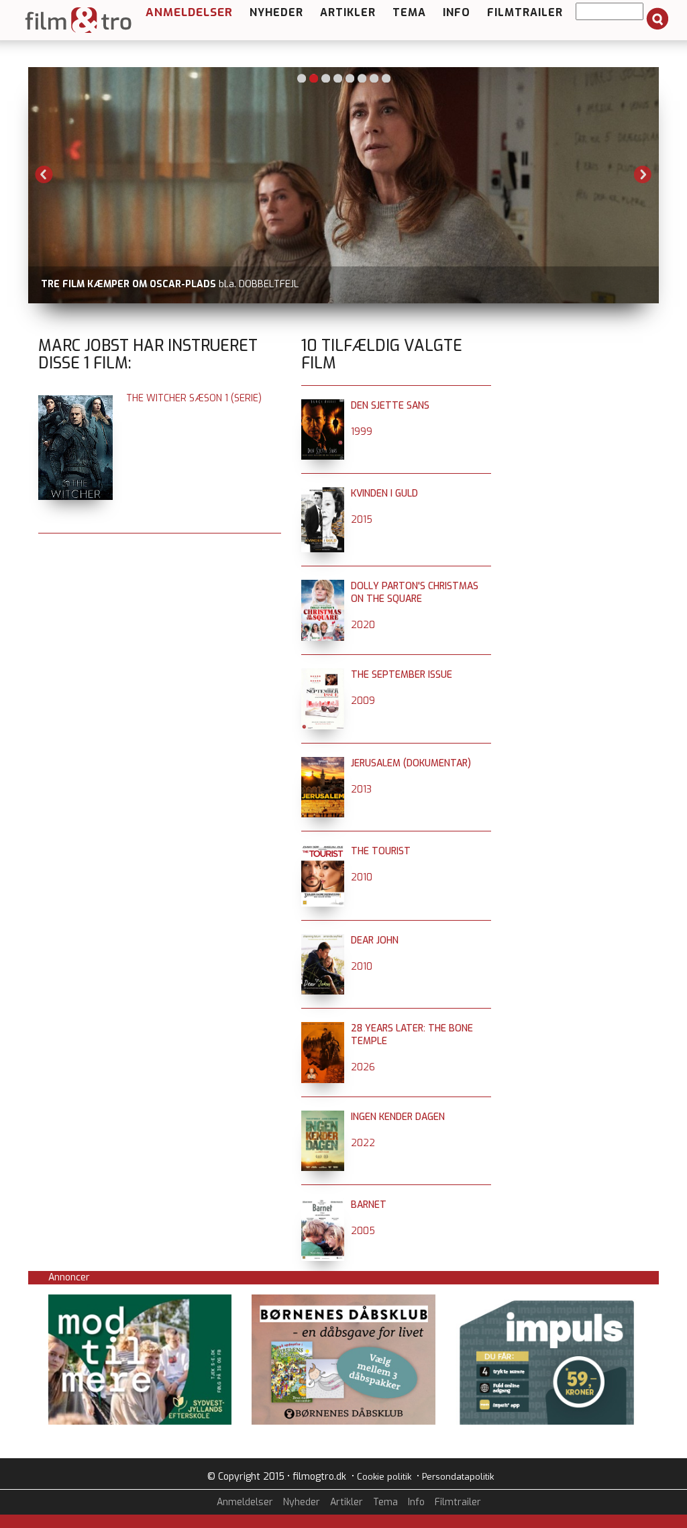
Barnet (368, 1205)
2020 (363, 625)
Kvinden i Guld (384, 493)
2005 (363, 1231)
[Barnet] (323, 1205)
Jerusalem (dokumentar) (411, 763)
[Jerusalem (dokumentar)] (323, 763)
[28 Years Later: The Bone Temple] (323, 1028)
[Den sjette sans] (323, 405)
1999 (361, 431)
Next (642, 174)
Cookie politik (384, 1476)
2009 (363, 701)
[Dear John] (323, 940)
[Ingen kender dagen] (323, 1117)
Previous (44, 174)
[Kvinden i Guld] (323, 493)
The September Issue (401, 674)
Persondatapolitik (458, 1476)
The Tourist (381, 851)
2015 (361, 519)
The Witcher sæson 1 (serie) (194, 398)
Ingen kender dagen (398, 1117)
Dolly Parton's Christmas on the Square (414, 592)
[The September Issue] (323, 674)
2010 (361, 877)
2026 (363, 1067)
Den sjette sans (390, 405)
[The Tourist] (323, 851)
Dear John (375, 940)
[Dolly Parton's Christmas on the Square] (323, 586)
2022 (363, 1143)
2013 (361, 789)
